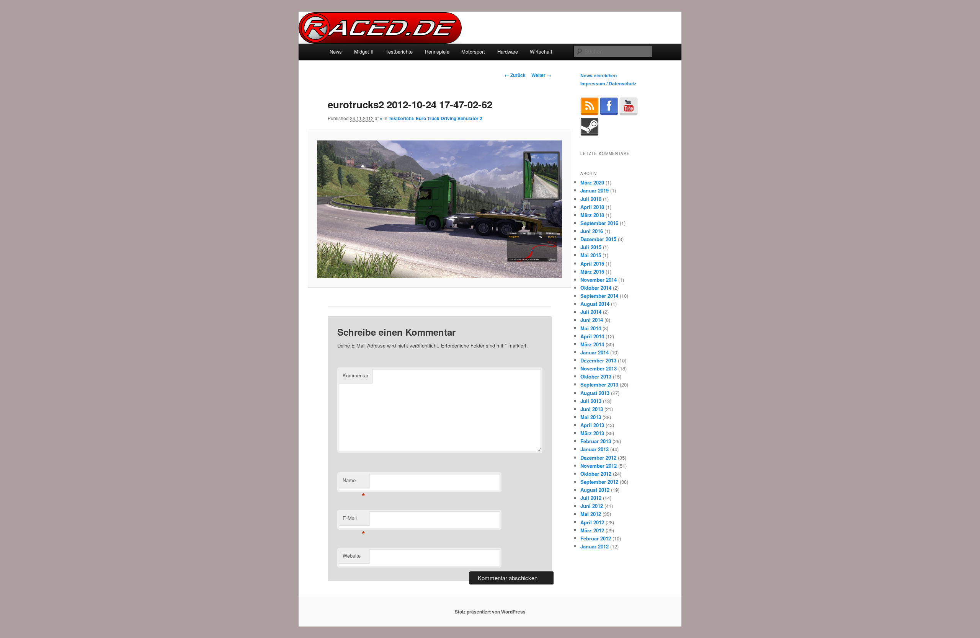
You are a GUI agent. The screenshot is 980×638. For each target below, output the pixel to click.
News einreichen (598, 75)
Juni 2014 (591, 319)
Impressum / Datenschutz (608, 83)
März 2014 (592, 344)
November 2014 (598, 279)
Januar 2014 (594, 352)
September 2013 (599, 384)
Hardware (507, 51)
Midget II (364, 51)
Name (354, 482)
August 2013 (594, 393)
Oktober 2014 (595, 287)
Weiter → (541, 75)
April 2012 (592, 522)
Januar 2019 (594, 190)
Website (352, 555)
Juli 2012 (590, 497)
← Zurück (515, 75)
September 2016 (599, 223)
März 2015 (592, 271)
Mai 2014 (590, 328)
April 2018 (592, 206)
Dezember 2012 (598, 457)
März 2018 (592, 215)
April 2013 (592, 425)
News (336, 51)
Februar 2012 (595, 538)
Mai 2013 (590, 417)
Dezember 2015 (598, 239)
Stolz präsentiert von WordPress (490, 611)
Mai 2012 (590, 513)
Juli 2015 (590, 247)
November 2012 (598, 465)
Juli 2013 (590, 401)
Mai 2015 (590, 255)
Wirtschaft (541, 51)
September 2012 (599, 481)
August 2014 (594, 303)
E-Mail (354, 519)
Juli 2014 (590, 311)
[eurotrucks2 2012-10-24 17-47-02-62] (439, 209)
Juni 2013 (591, 409)
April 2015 (592, 263)
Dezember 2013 (598, 360)
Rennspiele (437, 51)
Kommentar (355, 375)
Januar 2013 (594, 449)
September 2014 (599, 295)
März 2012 (592, 530)
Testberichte (399, 51)
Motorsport (473, 51)
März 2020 (592, 182)
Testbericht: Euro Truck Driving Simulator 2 (435, 118)
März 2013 (592, 433)
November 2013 (598, 368)
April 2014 (592, 336)
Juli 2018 (590, 198)
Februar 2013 (595, 441)
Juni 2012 (591, 505)
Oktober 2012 (595, 473)
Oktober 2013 (595, 376)
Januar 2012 (594, 546)
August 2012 (594, 489)
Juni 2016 (591, 231)
